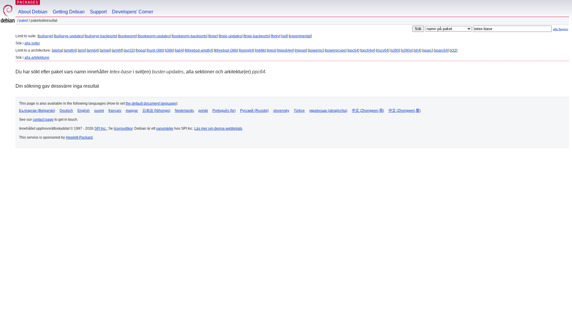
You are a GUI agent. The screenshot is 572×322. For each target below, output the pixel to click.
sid (284, 36)
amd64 (70, 50)
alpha (57, 50)
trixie (213, 36)
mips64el (285, 50)
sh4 (417, 50)
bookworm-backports (189, 36)
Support (98, 11)
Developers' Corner (132, 11)
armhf (117, 50)
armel (105, 50)
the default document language (151, 103)
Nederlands (184, 111)
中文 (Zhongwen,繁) (404, 111)
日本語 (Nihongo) (156, 111)
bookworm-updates (154, 36)
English (83, 111)
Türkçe (299, 111)
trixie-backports (256, 36)
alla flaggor (560, 29)
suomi (99, 111)
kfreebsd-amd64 (199, 50)
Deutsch (66, 111)
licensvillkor (123, 128)
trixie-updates (231, 36)
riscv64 (382, 50)
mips (271, 50)
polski (203, 111)
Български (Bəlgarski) (37, 111)
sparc (427, 50)
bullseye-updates (69, 36)
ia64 (179, 50)
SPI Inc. (100, 128)
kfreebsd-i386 (226, 50)
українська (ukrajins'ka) (328, 111)
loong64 (246, 50)
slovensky (281, 111)
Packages (27, 2)
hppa (140, 50)
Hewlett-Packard (79, 137)
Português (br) (224, 111)
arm (82, 50)
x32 (453, 50)
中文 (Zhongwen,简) (368, 111)
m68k (260, 50)
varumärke (164, 128)
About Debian (32, 11)
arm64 (93, 50)
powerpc (316, 50)
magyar (132, 111)
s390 (395, 50)
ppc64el (367, 50)
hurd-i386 (155, 50)
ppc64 (353, 50)
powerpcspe (336, 50)
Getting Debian (69, 11)
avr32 (129, 50)
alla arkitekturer (36, 57)
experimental (300, 36)
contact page (43, 119)
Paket (23, 20)
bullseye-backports (101, 36)
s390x (407, 50)
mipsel (301, 50)
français (114, 111)
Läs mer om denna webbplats (218, 128)
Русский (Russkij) (254, 111)
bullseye (45, 36)
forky (275, 36)
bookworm (127, 36)
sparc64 (441, 50)
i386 (169, 50)
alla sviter (32, 43)
